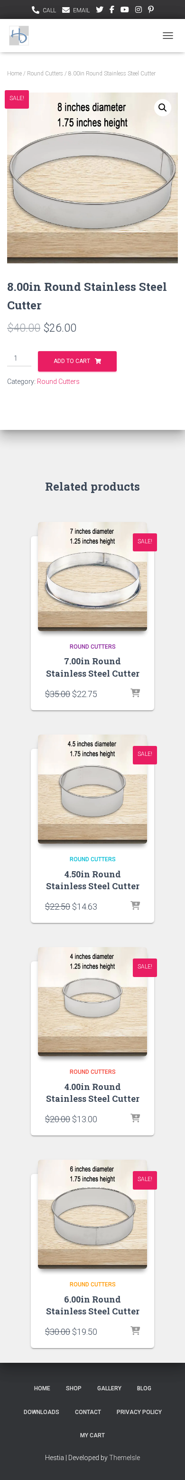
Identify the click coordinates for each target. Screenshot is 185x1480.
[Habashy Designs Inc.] (22, 35)
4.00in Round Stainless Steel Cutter (92, 1092)
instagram (138, 11)
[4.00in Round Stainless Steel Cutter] (92, 1001)
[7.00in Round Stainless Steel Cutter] (92, 576)
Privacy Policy (139, 1412)
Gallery (109, 1388)
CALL (49, 10)
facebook (112, 11)
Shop (74, 1388)
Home (14, 73)
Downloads (41, 1412)
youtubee (124, 11)
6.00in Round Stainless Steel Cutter (92, 1305)
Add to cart (72, 361)
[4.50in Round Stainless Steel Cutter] (92, 789)
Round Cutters (45, 73)
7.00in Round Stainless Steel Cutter (92, 667)
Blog (144, 1388)
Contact (88, 1412)
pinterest (151, 11)
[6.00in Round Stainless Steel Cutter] (92, 1214)
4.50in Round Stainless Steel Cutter (92, 880)
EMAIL (81, 10)
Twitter (99, 11)
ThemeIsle (124, 1457)
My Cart (92, 1435)
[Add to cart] (135, 693)
